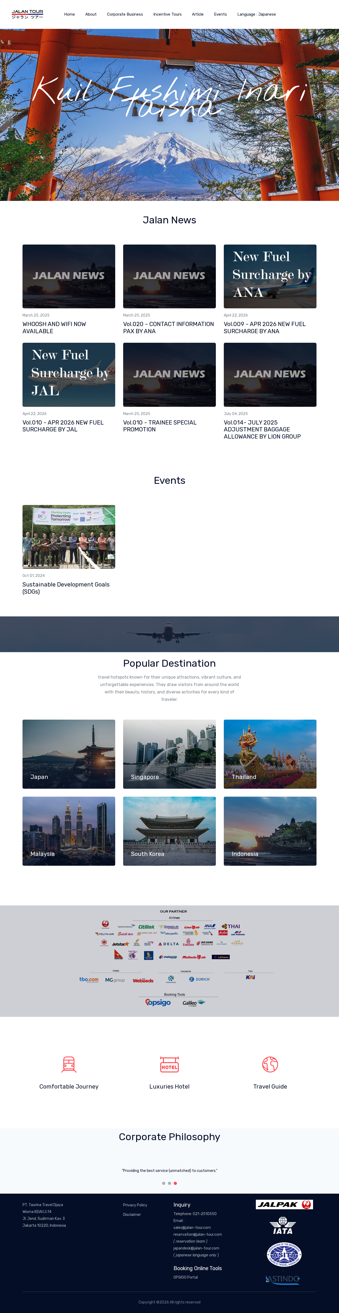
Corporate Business (125, 14)
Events (220, 14)
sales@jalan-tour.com (192, 1227)
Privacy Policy (135, 1205)
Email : (178, 1221)
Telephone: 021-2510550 (195, 1214)
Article (198, 14)
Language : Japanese (256, 14)
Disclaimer (132, 1214)
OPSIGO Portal (185, 1277)
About (91, 14)
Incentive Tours (167, 14)
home (69, 14)
